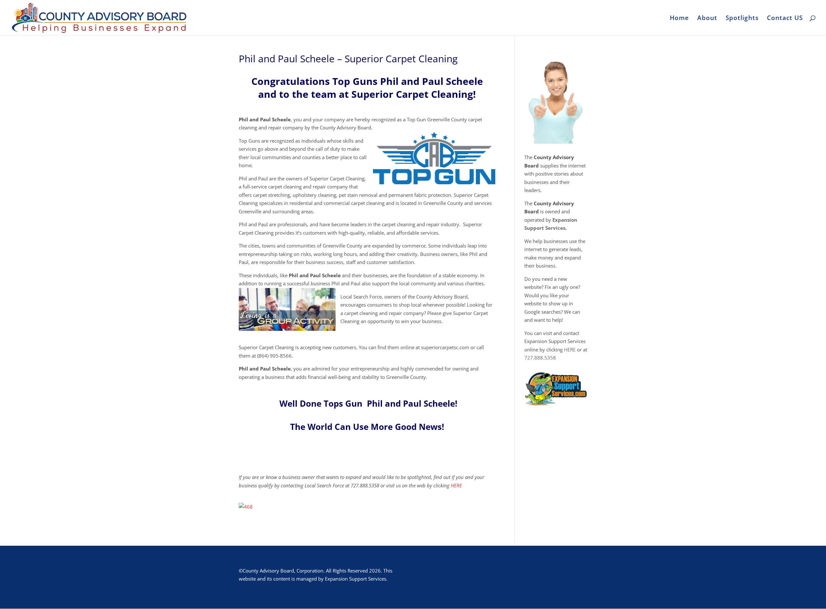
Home (679, 18)
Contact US (785, 18)
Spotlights (742, 18)
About (707, 18)
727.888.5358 (540, 357)
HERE (456, 485)
